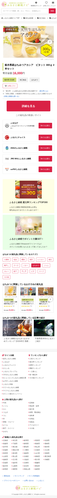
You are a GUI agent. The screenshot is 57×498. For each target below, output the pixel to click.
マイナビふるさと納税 (11, 390)
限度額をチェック (36, 5)
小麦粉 (6, 260)
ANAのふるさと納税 (10, 374)
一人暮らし (33, 371)
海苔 (31, 260)
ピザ (32, 271)
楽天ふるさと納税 (9, 358)
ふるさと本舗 (8, 384)
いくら (5, 406)
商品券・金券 (34, 406)
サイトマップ (19, 476)
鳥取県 (37, 440)
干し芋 (24, 271)
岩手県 (5, 447)
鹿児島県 (48, 456)
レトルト (41, 260)
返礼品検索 (29, 18)
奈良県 (26, 466)
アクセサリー (34, 425)
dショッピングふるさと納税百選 (14, 378)
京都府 (26, 456)
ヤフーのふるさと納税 (11, 387)
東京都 (15, 447)
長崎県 (47, 443)
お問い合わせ (29, 481)
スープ (41, 271)
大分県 (47, 450)
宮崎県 (47, 453)
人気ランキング (35, 358)
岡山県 (37, 447)
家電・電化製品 (35, 412)
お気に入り (46, 5)
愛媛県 (37, 463)
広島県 (37, 450)
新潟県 (15, 453)
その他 (6, 277)
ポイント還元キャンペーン (12, 394)
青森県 (5, 443)
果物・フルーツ (8, 422)
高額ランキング (35, 368)
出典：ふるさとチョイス (47, 59)
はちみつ (34, 80)
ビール (5, 425)
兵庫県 (26, 463)
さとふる (6, 368)
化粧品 (31, 422)
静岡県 (26, 443)
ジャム (46, 265)
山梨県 (15, 466)
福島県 (5, 459)
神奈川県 (16, 450)
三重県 (26, 450)
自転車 (31, 415)
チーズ (16, 265)
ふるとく (41, 481)
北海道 (5, 440)
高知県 (37, 466)
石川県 (15, 459)
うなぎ (5, 412)
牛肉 (4, 403)
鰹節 (23, 260)
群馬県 (5, 469)
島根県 (37, 443)
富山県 (15, 456)
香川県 (37, 459)
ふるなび (6, 362)
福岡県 (37, 469)
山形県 (5, 456)
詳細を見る (11, 29)
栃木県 (5, 466)
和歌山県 (27, 469)
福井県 (15, 463)
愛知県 (26, 447)
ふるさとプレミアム (10, 371)
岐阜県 (26, 440)
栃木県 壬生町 (9, 80)
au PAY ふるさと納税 (10, 381)
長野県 (15, 469)
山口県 (37, 453)
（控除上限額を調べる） (11, 96)
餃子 (15, 271)
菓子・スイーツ (8, 428)
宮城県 (5, 450)
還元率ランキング (35, 362)
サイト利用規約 (34, 476)
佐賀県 (47, 440)
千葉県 (15, 443)
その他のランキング (36, 378)
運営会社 (7, 476)
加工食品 (42, 18)
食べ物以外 (33, 374)
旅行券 (31, 409)
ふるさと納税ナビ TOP (11, 18)
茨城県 (5, 463)
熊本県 (47, 447)
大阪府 (26, 459)
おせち (5, 431)
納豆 (50, 260)
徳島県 (37, 456)
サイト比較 (9, 355)
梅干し (6, 265)
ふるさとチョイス (9, 365)
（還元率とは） (43, 91)
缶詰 (15, 260)
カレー (6, 271)
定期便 (31, 403)
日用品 (31, 419)
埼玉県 (15, 440)
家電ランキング (35, 365)
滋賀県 (26, 453)
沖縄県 (47, 459)
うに (4, 415)
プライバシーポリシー (12, 481)
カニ (4, 409)
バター (25, 265)
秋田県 (5, 453)
